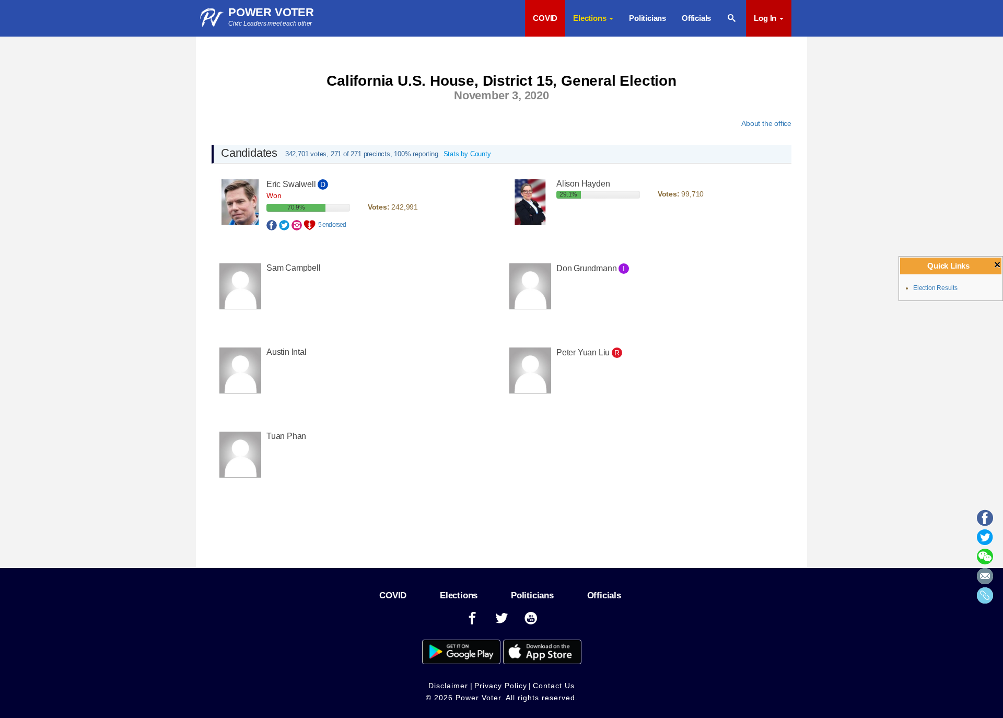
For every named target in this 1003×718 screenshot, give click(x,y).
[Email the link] (985, 579)
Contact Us (554, 685)
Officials (696, 18)
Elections (458, 595)
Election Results (935, 288)
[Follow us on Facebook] (472, 618)
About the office (766, 123)
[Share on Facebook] (985, 521)
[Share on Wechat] (985, 560)
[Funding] (311, 224)
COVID (545, 18)
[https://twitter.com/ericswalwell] (284, 224)
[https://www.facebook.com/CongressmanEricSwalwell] (271, 224)
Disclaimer (448, 685)
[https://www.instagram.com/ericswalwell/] (296, 224)
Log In (766, 18)
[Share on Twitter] (985, 541)
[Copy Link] (985, 599)
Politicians (647, 18)
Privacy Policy (500, 685)
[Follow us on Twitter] (501, 618)
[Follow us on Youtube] (531, 618)
